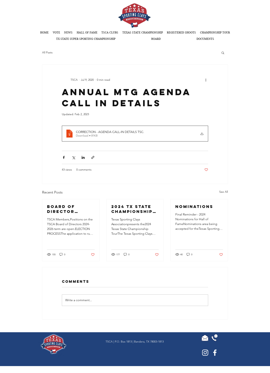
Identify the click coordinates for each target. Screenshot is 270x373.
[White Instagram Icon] (205, 352)
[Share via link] (93, 157)
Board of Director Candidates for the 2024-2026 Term (69, 209)
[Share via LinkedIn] (83, 157)
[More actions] (205, 79)
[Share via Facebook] (64, 157)
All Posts (47, 52)
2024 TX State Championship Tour (132, 209)
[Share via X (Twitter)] (73, 157)
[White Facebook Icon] (215, 352)
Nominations (194, 206)
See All (223, 192)
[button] (142, 32)
